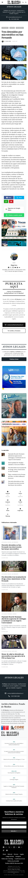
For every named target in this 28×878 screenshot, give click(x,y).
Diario (4, 854)
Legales (22, 854)
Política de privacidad (13, 861)
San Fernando (20, 27)
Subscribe (13, 831)
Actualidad (5, 27)
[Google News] (7, 850)
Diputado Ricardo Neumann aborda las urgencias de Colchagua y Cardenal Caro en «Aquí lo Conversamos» (14, 620)
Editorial (10, 854)
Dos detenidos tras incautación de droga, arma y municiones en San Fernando (17, 469)
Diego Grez (14, 265)
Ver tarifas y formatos (14, 330)
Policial (12, 27)
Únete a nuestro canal (15, 215)
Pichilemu (9, 613)
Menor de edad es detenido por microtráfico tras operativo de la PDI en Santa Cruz (13, 656)
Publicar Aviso (14, 359)
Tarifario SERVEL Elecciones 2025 (14, 863)
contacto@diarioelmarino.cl (15, 325)
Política (14, 613)
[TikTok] (3, 850)
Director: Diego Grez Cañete (14, 869)
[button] (2, 2)
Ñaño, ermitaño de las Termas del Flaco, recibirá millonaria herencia (16, 476)
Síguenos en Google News (14, 209)
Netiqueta (18, 856)
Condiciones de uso (20, 858)
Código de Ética (10, 856)
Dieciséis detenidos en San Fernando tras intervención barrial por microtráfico (16, 483)
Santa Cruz (14, 651)
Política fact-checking (7, 858)
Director (16, 854)
